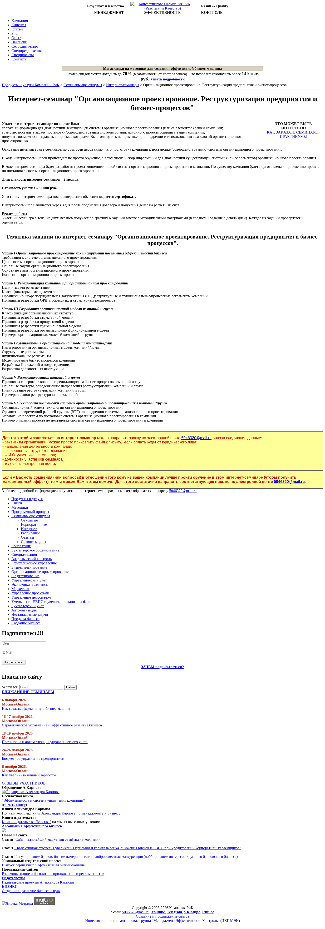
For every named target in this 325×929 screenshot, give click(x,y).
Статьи (17, 29)
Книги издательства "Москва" (26, 822)
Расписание (30, 533)
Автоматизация (24, 610)
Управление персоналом (31, 597)
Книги (16, 503)
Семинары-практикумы (83, 85)
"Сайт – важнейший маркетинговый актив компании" (58, 839)
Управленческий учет (29, 580)
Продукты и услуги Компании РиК (30, 85)
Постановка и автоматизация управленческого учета (45, 742)
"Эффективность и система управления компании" (43, 800)
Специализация (24, 554)
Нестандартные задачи (29, 614)
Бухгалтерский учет (27, 606)
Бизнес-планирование (29, 567)
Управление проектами (30, 593)
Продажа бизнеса (25, 619)
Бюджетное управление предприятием (33, 758)
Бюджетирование (25, 576)
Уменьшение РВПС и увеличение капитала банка (51, 602)
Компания (19, 21)
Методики (19, 507)
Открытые (29, 520)
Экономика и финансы (30, 584)
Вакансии (19, 42)
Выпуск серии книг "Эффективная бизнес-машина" (44, 865)
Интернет (29, 529)
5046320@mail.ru (196, 438)
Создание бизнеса (25, 623)
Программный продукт (30, 512)
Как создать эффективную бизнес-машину (36, 708)
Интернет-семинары (122, 85)
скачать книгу (14, 805)
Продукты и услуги (27, 499)
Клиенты (18, 25)
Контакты (19, 59)
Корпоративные (34, 524)
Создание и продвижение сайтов (162, 916)
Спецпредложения (26, 51)
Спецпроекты (22, 55)
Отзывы (27, 537)
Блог (15, 33)
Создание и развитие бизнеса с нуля (31, 891)
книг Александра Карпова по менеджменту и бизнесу (76, 813)
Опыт (16, 38)
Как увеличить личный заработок (29, 775)
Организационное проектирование (40, 572)
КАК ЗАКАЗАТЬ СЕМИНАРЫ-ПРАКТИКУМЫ (293, 134)
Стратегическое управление (34, 563)
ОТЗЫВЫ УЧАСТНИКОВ (24, 783)
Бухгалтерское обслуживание (35, 550)
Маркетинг (20, 589)
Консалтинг (21, 546)
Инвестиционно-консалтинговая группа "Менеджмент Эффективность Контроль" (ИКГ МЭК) (162, 921)
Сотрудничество (24, 46)
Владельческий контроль (31, 559)
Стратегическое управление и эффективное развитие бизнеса (52, 725)
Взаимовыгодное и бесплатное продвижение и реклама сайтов (53, 874)
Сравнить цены (33, 542)
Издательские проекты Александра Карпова (38, 882)
